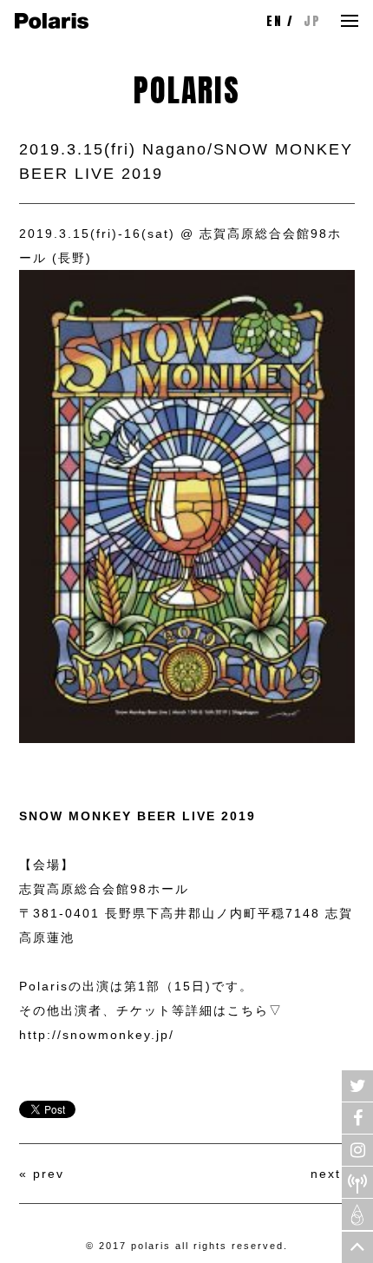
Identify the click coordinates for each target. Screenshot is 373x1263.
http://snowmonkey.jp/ (96, 1035)
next (326, 1174)
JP (312, 21)
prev (48, 1174)
